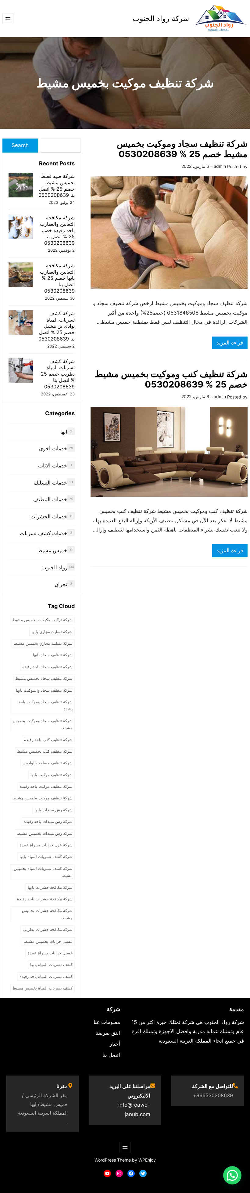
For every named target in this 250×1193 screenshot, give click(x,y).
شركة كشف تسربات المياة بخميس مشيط (43, 872)
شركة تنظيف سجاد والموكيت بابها (44, 690)
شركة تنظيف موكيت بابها (51, 774)
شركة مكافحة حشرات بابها (50, 887)
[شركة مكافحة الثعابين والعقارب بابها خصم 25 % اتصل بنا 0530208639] (21, 275)
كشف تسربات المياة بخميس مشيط (42, 988)
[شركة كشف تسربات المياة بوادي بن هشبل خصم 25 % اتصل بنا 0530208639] (21, 323)
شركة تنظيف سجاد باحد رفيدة (47, 666)
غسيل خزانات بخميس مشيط (48, 941)
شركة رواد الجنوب (161, 18)
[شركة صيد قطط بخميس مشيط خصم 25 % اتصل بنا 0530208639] (21, 186)
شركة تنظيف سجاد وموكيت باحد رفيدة (45, 705)
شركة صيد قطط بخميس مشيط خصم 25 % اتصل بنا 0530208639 (56, 185)
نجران (61, 584)
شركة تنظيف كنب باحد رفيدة (48, 739)
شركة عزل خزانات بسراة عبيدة (46, 844)
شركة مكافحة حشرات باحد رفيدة (45, 898)
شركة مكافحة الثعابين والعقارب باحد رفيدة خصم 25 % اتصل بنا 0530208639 (57, 230)
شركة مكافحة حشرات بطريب (48, 929)
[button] (232, 1175)
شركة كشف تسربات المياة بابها (46, 856)
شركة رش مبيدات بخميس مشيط (45, 833)
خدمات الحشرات (48, 517)
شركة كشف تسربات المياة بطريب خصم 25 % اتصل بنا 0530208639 (58, 374)
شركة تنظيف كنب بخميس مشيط (45, 751)
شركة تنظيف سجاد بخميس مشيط (44, 678)
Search (20, 145)
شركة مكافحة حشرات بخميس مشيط (47, 914)
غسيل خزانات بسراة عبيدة (50, 952)
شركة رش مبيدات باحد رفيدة (48, 821)
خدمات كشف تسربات (43, 533)
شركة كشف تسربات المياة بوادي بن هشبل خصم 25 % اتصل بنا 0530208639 (56, 326)
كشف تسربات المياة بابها (51, 964)
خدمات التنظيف (50, 499)
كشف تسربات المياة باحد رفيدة (46, 976)
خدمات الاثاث (52, 466)
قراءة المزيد (227, 344)
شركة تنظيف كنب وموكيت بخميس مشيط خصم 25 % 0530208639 (171, 379)
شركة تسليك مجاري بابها (52, 631)
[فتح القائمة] (7, 18)
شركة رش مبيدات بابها (53, 809)
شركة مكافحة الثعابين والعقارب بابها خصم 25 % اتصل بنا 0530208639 (57, 278)
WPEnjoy (147, 1159)
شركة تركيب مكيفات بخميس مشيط (42, 619)
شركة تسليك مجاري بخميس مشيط (43, 643)
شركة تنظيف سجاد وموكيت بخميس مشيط (43, 724)
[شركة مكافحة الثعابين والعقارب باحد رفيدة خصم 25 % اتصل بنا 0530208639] (21, 227)
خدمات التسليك (50, 483)
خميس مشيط (52, 550)
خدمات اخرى (53, 448)
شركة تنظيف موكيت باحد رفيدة (46, 786)
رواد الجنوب (54, 567)
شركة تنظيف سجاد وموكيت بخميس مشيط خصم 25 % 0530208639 (182, 149)
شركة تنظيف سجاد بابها (53, 654)
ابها (63, 432)
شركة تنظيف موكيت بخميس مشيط (43, 797)
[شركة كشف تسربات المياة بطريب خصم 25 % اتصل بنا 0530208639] (21, 371)
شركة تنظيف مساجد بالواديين (48, 762)
